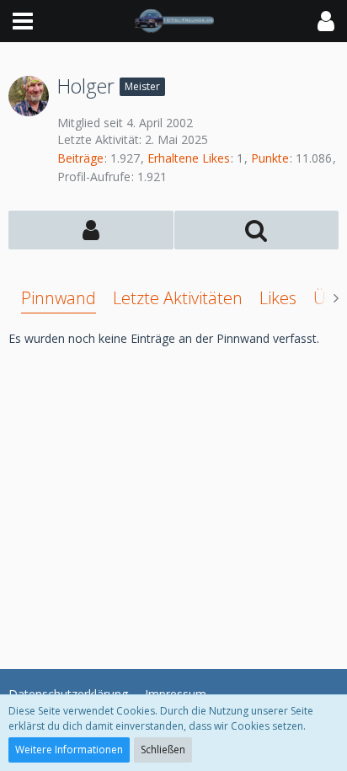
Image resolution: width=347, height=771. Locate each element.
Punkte (270, 158)
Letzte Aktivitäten (178, 297)
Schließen (163, 749)
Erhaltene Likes (188, 158)
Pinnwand (58, 297)
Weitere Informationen (69, 749)
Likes (277, 297)
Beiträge (80, 158)
